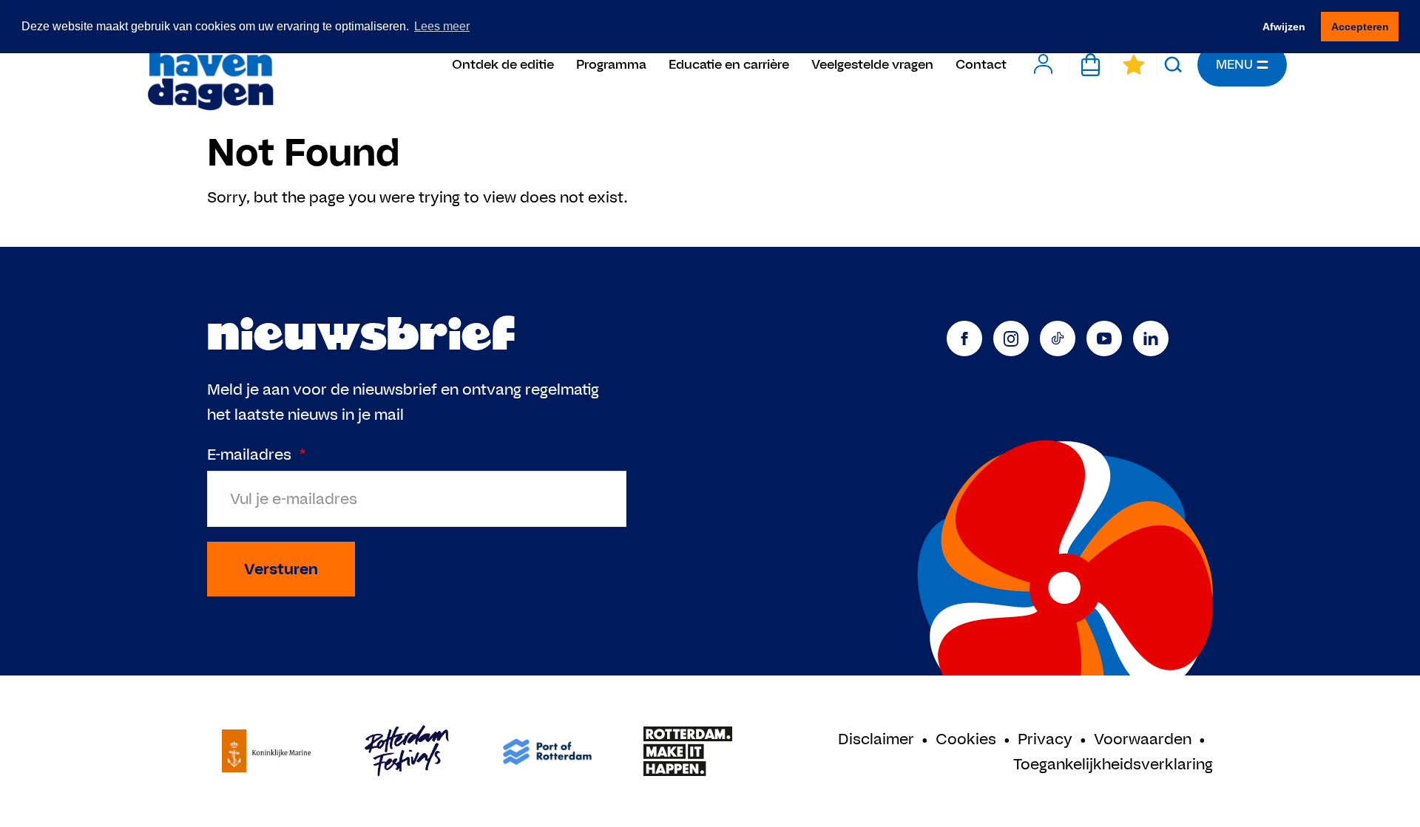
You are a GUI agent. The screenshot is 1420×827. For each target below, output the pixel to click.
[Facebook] (964, 338)
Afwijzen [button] (1283, 27)
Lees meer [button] (442, 26)
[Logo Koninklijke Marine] (266, 751)
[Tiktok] (1057, 338)
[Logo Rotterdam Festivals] (407, 751)
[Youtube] (1104, 338)
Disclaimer (876, 738)
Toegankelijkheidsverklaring (1113, 764)
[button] (1173, 64)
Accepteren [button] (1360, 27)
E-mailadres (256, 454)
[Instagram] (1011, 338)
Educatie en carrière (729, 64)
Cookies (966, 738)
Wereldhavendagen (209, 65)
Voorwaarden (1142, 738)
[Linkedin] (1151, 338)
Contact (981, 64)
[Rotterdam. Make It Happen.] (688, 751)
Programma (611, 64)
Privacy (1045, 738)
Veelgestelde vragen (872, 64)
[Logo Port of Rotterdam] (547, 751)
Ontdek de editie (503, 64)
